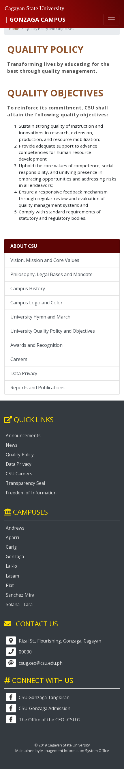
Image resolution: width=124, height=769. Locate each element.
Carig (11, 547)
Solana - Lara (19, 605)
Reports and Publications (37, 387)
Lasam (12, 576)
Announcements (23, 436)
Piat (10, 585)
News (12, 445)
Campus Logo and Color (36, 302)
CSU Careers (19, 474)
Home (14, 28)
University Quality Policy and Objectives (52, 331)
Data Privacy (23, 373)
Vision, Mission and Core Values (44, 260)
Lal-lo (11, 566)
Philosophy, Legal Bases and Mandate (51, 274)
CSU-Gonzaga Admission (44, 708)
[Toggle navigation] (111, 19)
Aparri (12, 538)
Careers (18, 359)
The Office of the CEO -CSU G (49, 720)
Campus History (27, 288)
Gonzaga (15, 557)
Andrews (15, 528)
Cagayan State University (34, 8)
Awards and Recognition (36, 345)
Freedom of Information (31, 493)
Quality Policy (20, 455)
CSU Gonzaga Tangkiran (43, 697)
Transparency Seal (25, 483)
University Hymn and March (40, 317)
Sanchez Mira (20, 595)
